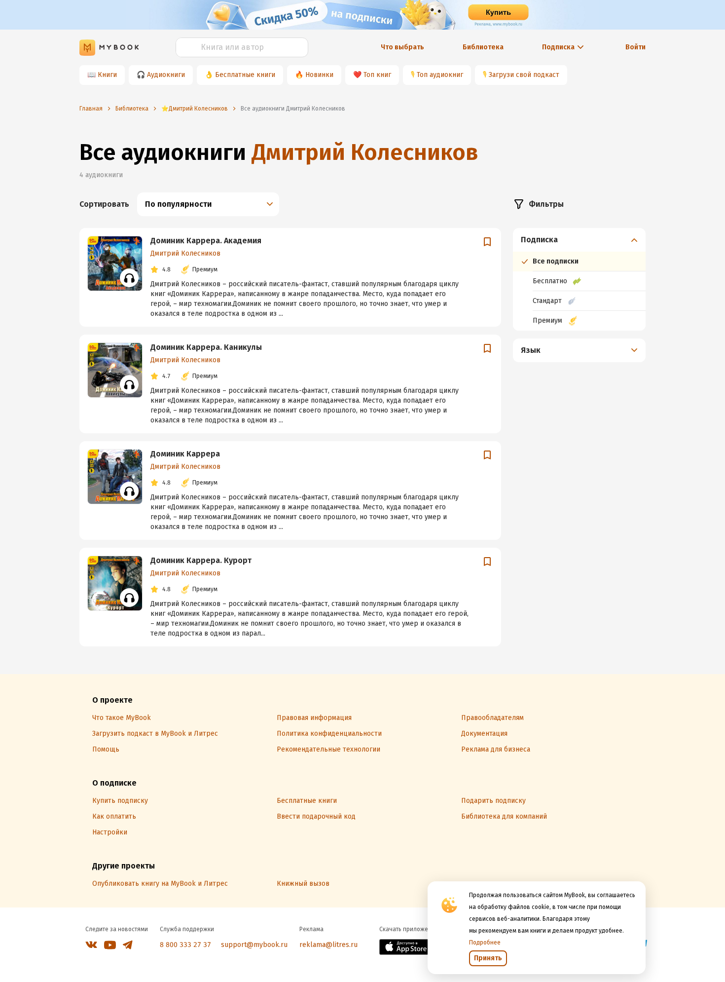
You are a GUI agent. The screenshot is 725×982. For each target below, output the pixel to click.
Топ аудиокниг (440, 75)
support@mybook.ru (254, 945)
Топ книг (377, 75)
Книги (107, 75)
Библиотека (483, 47)
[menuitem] (579, 279)
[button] (579, 240)
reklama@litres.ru (328, 945)
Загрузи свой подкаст (524, 75)
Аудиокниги (166, 75)
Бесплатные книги (245, 75)
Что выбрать (402, 47)
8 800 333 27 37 (185, 945)
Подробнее (485, 942)
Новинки (319, 75)
